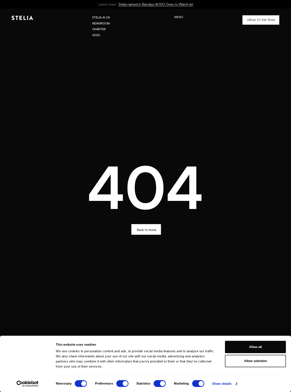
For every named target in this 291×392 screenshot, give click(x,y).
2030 (96, 35)
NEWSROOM (101, 23)
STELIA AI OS (101, 17)
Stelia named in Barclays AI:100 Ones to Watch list (155, 4)
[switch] (122, 383)
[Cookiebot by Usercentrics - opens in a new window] (27, 384)
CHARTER (99, 29)
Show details (222, 383)
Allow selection (255, 361)
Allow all (255, 347)
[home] (22, 26)
